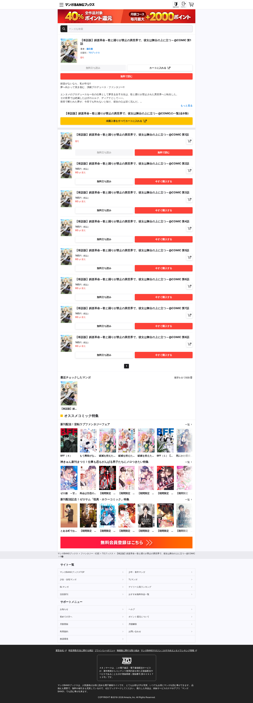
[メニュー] (61, 4)
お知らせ (64, 609)
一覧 (187, 424)
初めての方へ (66, 616)
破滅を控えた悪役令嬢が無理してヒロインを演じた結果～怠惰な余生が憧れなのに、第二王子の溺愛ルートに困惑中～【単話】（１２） (107, 455)
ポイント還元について (139, 616)
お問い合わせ (135, 631)
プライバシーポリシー (105, 650)
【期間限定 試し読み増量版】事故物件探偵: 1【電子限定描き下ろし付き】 (107, 531)
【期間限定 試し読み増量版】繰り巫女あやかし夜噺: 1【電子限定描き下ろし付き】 (126, 531)
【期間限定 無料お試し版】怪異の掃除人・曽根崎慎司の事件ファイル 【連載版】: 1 (146, 531)
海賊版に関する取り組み (128, 650)
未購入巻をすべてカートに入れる (124, 120)
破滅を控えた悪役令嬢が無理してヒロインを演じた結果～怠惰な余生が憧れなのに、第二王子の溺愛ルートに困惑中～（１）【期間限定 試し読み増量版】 (126, 455)
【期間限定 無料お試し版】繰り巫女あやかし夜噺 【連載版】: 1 (165, 531)
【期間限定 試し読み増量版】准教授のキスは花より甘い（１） (146, 493)
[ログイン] (183, 4)
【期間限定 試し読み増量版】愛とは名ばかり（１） (107, 493)
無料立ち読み (93, 67)
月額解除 (133, 624)
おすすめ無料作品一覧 (139, 594)
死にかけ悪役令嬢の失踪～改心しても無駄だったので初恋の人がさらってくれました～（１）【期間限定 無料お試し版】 (184, 455)
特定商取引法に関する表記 (80, 650)
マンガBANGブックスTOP (72, 572)
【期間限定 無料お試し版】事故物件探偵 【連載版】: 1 (184, 531)
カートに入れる (157, 67)
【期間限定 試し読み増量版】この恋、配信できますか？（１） (184, 493)
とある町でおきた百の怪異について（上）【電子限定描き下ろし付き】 (68, 531)
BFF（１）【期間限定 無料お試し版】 (165, 455)
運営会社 (60, 650)
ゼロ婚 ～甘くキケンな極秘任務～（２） (68, 493)
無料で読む (126, 76)
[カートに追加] (189, 141)
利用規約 (64, 631)
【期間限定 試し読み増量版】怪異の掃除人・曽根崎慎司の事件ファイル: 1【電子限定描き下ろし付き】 (88, 531)
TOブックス (94, 52)
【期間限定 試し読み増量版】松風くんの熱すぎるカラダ (126, 493)
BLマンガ (64, 587)
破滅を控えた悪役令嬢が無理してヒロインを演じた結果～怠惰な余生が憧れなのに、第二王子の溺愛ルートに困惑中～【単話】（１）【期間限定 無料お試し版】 (146, 455)
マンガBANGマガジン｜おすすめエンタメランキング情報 (168, 650)
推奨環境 (64, 639)
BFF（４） (66, 455)
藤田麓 (90, 49)
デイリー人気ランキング (140, 587)
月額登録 (64, 624)
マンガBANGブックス (68, 553)
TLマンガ (133, 579)
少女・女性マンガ (68, 579)
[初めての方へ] (175, 4)
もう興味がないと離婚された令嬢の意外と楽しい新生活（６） (88, 455)
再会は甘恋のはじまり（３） (88, 493)
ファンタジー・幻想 (90, 553)
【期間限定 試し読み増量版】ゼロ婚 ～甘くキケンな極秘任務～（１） (165, 493)
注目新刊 (64, 594)
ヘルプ (132, 609)
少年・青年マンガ (137, 572)
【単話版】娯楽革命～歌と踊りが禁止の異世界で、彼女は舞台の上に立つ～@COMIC (68, 408)
